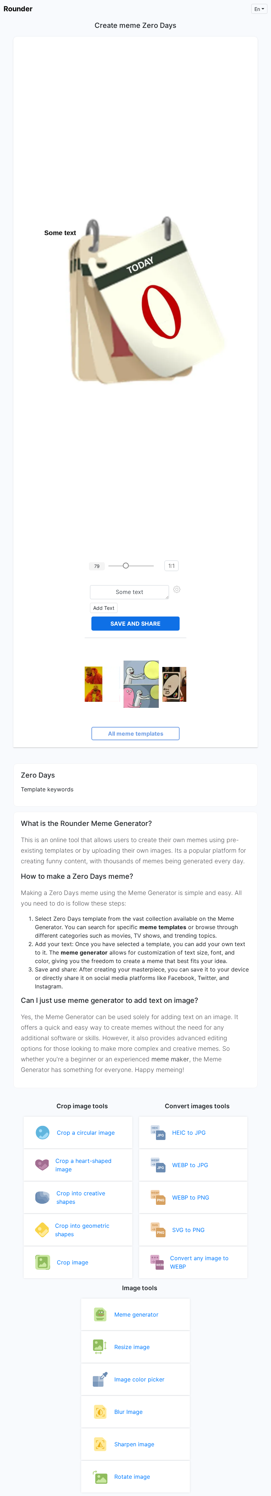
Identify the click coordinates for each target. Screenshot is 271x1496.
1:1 (171, 565)
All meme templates (135, 733)
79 (97, 566)
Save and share (135, 623)
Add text (103, 608)
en (257, 9)
